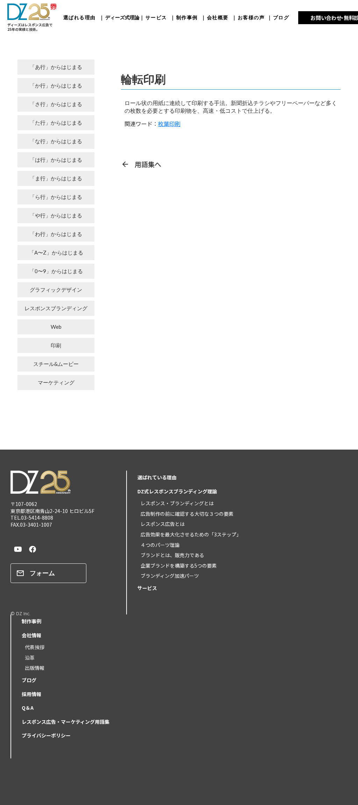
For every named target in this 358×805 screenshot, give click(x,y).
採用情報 (31, 694)
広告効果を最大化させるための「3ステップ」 (188, 534)
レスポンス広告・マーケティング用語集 (65, 721)
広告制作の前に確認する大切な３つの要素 (185, 513)
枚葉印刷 (169, 123)
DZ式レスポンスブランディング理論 (177, 491)
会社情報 (31, 635)
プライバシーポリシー (46, 735)
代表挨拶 (32, 647)
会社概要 (218, 17)
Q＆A (28, 707)
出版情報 (32, 667)
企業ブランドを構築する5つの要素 (176, 565)
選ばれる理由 (81, 17)
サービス (156, 17)
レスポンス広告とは (160, 523)
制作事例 (188, 17)
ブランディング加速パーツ (167, 575)
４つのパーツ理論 (158, 544)
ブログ (281, 17)
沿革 (27, 657)
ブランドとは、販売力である (170, 554)
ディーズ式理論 (122, 17)
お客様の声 (251, 17)
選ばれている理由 (157, 477)
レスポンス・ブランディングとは (175, 503)
